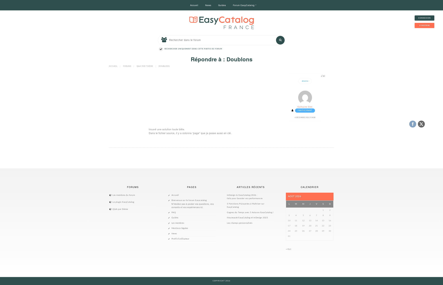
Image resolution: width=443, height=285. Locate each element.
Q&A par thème (145, 66)
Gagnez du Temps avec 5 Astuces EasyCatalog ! (250, 212)
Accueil (194, 5)
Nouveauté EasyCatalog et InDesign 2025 (247, 218)
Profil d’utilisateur (180, 239)
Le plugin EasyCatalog (123, 202)
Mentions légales (179, 228)
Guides (222, 5)
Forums (127, 66)
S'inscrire (424, 25)
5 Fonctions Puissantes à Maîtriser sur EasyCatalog (245, 205)
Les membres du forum (123, 195)
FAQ (173, 212)
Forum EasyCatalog (244, 5)
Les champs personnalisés (239, 223)
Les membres (177, 223)
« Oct (288, 249)
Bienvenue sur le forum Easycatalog (192, 204)
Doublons (164, 66)
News (208, 5)
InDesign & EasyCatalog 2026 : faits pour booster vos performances (245, 197)
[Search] (280, 40)
